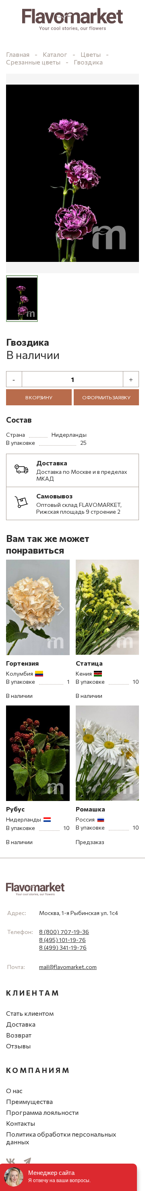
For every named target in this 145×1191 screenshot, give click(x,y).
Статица (89, 663)
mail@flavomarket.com (68, 966)
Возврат (18, 1035)
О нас (14, 1090)
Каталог (55, 54)
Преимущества (29, 1101)
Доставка (20, 1024)
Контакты (20, 1123)
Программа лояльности (42, 1112)
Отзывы (18, 1046)
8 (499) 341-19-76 (63, 947)
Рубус (15, 809)
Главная (17, 54)
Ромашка (90, 809)
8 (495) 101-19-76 (62, 939)
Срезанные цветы (34, 62)
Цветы (91, 54)
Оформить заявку (106, 397)
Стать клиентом (30, 1013)
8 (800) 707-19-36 (64, 931)
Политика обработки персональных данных (61, 1137)
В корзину (38, 397)
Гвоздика (88, 62)
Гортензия (22, 663)
